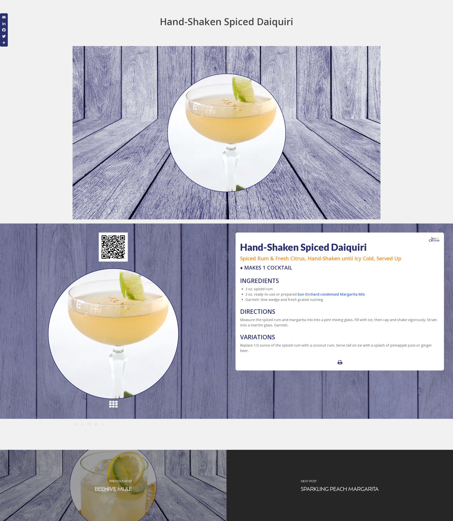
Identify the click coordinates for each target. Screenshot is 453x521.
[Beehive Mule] (113, 485)
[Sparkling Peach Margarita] (339, 485)
